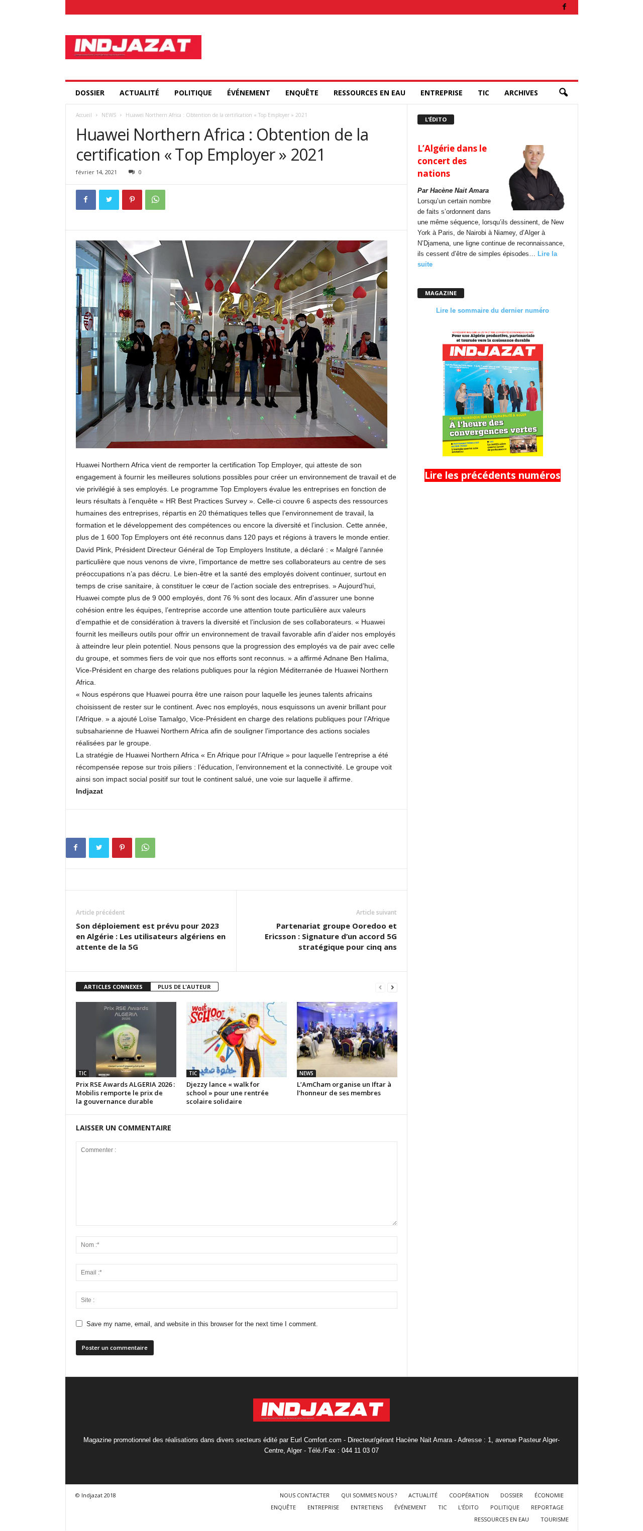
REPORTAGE (547, 1507)
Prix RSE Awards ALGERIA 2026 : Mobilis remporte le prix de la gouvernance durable (125, 1093)
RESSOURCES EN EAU (369, 92)
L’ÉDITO (468, 1507)
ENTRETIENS (367, 1507)
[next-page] (392, 987)
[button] (563, 93)
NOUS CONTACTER (305, 1495)
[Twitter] (109, 200)
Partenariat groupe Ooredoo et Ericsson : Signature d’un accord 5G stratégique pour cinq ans (331, 936)
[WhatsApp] (155, 200)
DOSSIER (89, 92)
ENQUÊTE (301, 92)
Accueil (84, 114)
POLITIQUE (193, 92)
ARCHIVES (521, 92)
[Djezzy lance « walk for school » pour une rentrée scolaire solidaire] (236, 1039)
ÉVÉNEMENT (248, 92)
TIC (483, 92)
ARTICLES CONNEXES (113, 986)
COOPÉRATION (469, 1495)
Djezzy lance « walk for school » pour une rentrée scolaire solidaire (227, 1093)
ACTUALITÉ (139, 92)
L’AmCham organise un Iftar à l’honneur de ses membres (344, 1088)
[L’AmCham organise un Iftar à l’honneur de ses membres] (347, 1039)
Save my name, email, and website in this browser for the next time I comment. (202, 1324)
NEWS (108, 114)
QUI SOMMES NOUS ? (369, 1495)
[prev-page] (380, 987)
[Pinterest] (132, 200)
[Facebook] (565, 7)
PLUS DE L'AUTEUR (184, 986)
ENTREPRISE (441, 92)
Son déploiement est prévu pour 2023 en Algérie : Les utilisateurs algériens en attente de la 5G (151, 936)
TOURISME (555, 1519)
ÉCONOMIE (549, 1495)
